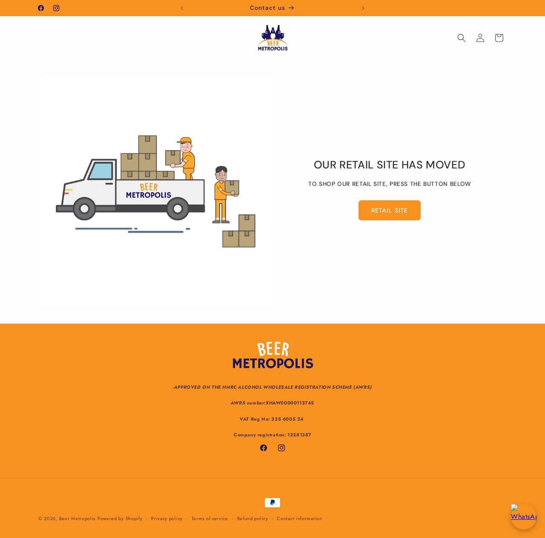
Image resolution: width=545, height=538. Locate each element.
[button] (461, 37)
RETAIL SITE (389, 210)
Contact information (299, 518)
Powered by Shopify (120, 518)
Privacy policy (167, 518)
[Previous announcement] (181, 8)
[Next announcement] (363, 8)
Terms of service (210, 518)
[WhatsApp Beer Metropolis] (523, 516)
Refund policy (252, 518)
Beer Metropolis (77, 518)
